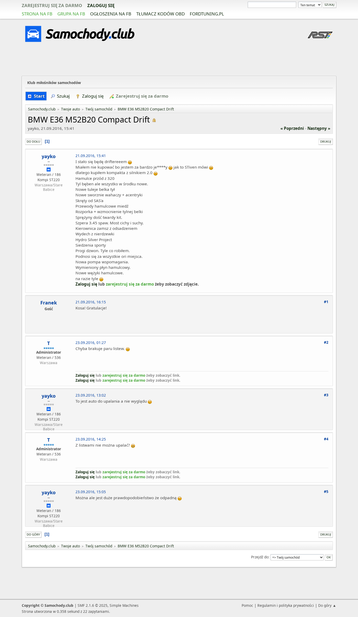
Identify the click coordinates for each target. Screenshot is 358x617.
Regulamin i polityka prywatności (285, 605)
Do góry (33, 534)
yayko (49, 156)
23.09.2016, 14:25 (90, 439)
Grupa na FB (71, 14)
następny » (318, 128)
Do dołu (33, 141)
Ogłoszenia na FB (110, 14)
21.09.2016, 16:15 (90, 301)
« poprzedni (292, 128)
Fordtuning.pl (207, 14)
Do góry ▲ (327, 605)
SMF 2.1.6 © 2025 (92, 605)
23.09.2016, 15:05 (90, 491)
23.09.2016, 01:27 (90, 342)
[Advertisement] (179, 60)
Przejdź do (259, 556)
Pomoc (247, 605)
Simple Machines (124, 605)
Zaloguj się (101, 5)
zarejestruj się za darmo (52, 5)
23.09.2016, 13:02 (90, 395)
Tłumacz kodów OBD (160, 14)
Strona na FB (37, 14)
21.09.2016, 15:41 (90, 155)
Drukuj (325, 141)
